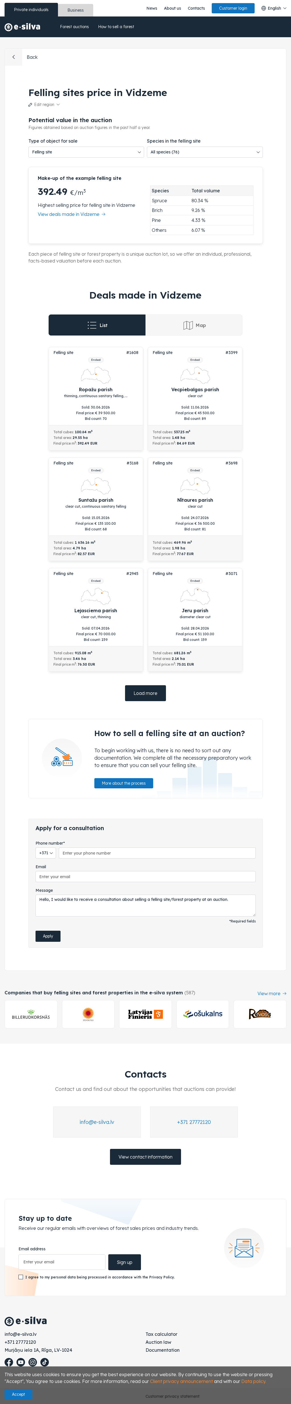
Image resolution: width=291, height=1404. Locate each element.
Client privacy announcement (181, 1381)
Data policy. (253, 1381)
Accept (18, 1394)
